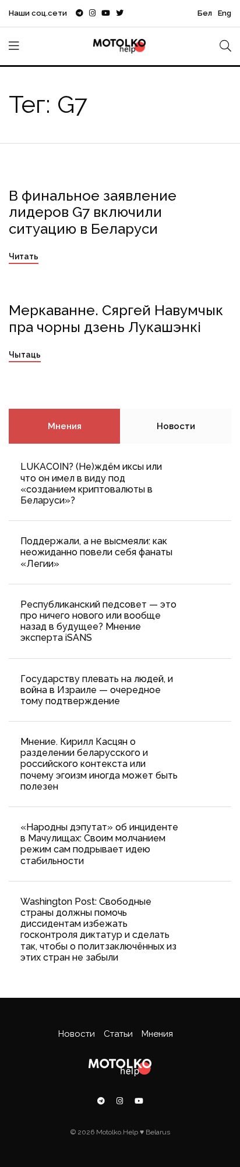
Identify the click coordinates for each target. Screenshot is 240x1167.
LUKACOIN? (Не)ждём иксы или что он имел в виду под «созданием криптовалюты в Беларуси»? (91, 483)
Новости (176, 426)
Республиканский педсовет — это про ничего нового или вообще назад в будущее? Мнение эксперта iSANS (98, 621)
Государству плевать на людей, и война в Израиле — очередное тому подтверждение (96, 689)
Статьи (118, 1034)
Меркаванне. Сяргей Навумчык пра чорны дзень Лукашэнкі (116, 319)
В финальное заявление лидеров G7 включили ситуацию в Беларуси (93, 212)
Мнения (65, 426)
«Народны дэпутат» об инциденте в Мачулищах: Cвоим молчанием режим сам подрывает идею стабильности (99, 844)
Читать (23, 256)
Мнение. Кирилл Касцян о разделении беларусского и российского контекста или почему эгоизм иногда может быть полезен (99, 764)
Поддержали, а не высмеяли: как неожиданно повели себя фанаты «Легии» (96, 552)
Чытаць (25, 354)
